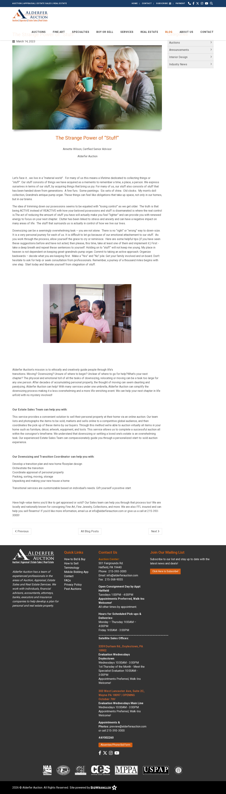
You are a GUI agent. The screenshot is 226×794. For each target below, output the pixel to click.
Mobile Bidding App (76, 572)
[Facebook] (193, 3)
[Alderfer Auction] (30, 15)
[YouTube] (206, 3)
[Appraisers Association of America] (179, 770)
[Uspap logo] (156, 770)
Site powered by (80, 787)
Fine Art (59, 32)
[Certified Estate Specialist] (100, 770)
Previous (23, 531)
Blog (169, 32)
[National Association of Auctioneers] (47, 770)
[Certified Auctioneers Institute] (81, 770)
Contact (147, 3)
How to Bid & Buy (74, 559)
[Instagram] (202, 3)
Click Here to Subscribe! (165, 571)
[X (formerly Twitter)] (197, 3)
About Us (186, 32)
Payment (180, 3)
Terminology (71, 567)
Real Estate (149, 32)
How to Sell (71, 563)
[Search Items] (211, 3)
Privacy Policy (73, 584)
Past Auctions (72, 589)
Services (126, 32)
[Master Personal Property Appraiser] (126, 770)
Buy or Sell (104, 32)
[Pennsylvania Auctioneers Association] (63, 770)
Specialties (80, 32)
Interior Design (178, 57)
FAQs (67, 580)
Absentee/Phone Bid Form (115, 744)
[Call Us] (189, 3)
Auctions (39, 32)
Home (135, 3)
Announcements (179, 50)
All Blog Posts (90, 531)
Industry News (178, 64)
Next (154, 531)
